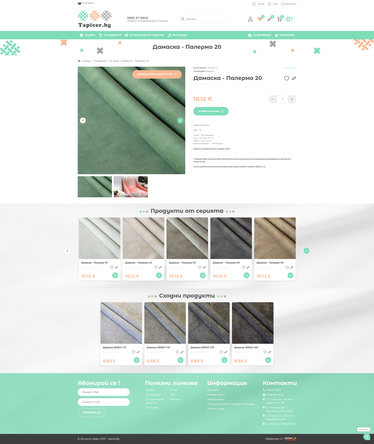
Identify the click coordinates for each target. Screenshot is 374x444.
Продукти (100, 61)
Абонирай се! (92, 412)
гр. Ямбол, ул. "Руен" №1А (280, 424)
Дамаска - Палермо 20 (135, 61)
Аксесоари (152, 407)
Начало (86, 61)
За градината (153, 394)
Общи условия (215, 399)
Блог (173, 394)
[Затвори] (368, 426)
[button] (250, 19)
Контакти (175, 399)
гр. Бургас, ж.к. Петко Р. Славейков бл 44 (280, 417)
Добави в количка (208, 111)
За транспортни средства (155, 401)
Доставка (212, 390)
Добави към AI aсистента (155, 74)
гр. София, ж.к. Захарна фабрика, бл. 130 (279, 401)
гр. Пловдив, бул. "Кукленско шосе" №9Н (279, 409)
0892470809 (273, 390)
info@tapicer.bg (275, 394)
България (87, 3)
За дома (114, 61)
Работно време (216, 408)
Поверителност (216, 394)
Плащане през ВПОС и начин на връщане (231, 404)
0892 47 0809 (137, 18)
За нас (174, 390)
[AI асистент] (363, 432)
